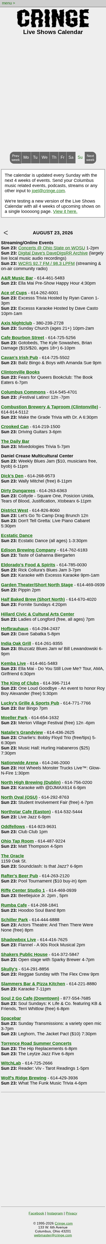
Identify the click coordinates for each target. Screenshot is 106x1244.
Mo (26, 157)
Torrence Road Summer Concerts (36, 1043)
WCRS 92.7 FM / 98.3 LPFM (46, 263)
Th (54, 157)
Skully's (9, 969)
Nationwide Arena (19, 762)
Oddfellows (13, 826)
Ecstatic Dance (17, 535)
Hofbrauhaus (14, 628)
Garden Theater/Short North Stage (37, 584)
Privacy (71, 1213)
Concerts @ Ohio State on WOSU (51, 247)
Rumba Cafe (14, 905)
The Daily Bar (15, 441)
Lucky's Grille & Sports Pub (30, 703)
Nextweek (90, 158)
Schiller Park (14, 919)
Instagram (55, 1213)
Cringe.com (64, 1223)
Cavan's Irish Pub (19, 357)
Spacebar (11, 1018)
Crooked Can (15, 426)
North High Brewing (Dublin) (31, 782)
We (45, 157)
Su (80, 157)
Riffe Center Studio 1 (23, 890)
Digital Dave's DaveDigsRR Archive (53, 253)
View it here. (65, 211)
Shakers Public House (24, 954)
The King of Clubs (20, 683)
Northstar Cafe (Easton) (26, 811)
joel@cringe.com (48, 190)
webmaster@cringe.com (53, 1235)
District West (14, 510)
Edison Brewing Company (28, 550)
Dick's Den (12, 475)
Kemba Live (13, 663)
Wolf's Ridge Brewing (23, 1077)
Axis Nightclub (16, 323)
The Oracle (12, 855)
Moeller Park (14, 717)
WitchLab (11, 1063)
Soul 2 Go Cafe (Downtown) (30, 998)
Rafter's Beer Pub (19, 875)
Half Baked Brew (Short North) (33, 599)
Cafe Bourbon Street (22, 337)
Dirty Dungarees (18, 490)
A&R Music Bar (17, 278)
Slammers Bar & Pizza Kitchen (33, 983)
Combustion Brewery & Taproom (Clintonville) (49, 406)
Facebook (36, 1213)
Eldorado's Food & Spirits (28, 564)
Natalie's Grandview (22, 732)
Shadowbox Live (18, 939)
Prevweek (16, 158)
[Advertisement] (53, 96)
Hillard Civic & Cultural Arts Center (37, 614)
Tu (35, 157)
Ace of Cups (14, 292)
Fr (62, 157)
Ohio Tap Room (17, 841)
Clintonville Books (20, 372)
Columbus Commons (23, 392)
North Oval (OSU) (19, 797)
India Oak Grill (16, 643)
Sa (71, 157)
